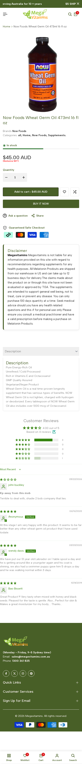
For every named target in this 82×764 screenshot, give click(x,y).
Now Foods (19, 131)
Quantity (8, 170)
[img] (8, 479)
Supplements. (57, 135)
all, (20, 135)
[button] (64, 191)
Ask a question (18, 215)
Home (6, 26)
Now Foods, (40, 135)
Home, (27, 135)
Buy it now (41, 203)
